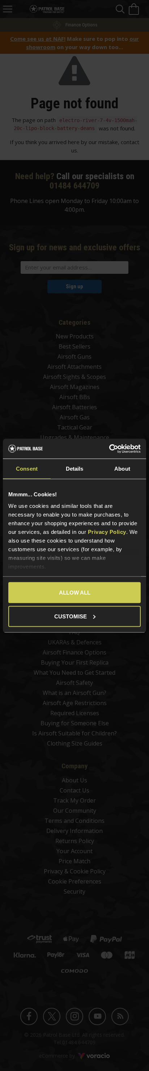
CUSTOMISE (70, 616)
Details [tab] (75, 469)
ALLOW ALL (74, 593)
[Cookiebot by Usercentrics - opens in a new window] (109, 448)
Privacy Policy (107, 531)
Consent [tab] (27, 469)
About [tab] (122, 469)
